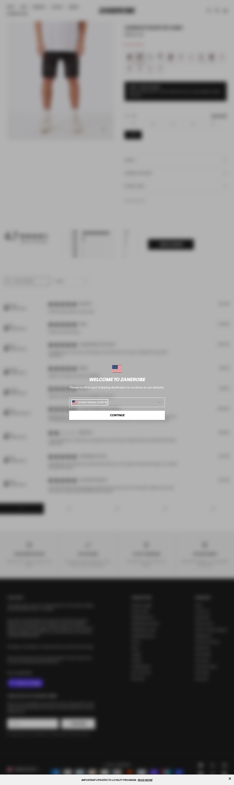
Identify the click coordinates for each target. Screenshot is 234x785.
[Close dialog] (230, 778)
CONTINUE (117, 415)
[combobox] (89, 402)
